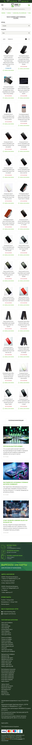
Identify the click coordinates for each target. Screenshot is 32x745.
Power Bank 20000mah (7, 676)
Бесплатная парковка (13, 550)
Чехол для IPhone (6, 634)
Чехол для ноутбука (6, 649)
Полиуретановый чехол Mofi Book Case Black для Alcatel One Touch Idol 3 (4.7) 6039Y (24, 90)
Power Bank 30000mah (7, 678)
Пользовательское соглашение (10, 726)
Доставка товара (11, 545)
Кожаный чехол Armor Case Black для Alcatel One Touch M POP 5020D (8, 248)
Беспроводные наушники (8, 669)
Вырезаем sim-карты (14, 565)
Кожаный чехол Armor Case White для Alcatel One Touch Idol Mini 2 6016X (8, 196)
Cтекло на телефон (6, 637)
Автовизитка (5, 693)
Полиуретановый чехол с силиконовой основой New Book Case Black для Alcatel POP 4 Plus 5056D (8, 90)
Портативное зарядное (7, 672)
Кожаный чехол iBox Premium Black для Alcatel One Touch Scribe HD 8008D (8, 376)
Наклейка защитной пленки (14, 555)
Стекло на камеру (6, 641)
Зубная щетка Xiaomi (7, 686)
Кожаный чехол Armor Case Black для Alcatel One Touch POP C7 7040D (24, 222)
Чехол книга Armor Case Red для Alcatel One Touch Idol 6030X (23, 299)
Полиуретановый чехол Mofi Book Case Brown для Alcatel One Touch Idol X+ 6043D (8, 222)
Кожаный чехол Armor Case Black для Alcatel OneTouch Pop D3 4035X (8, 144)
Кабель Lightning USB (7, 666)
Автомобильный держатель (6, 690)
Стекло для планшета (7, 644)
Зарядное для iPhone (7, 659)
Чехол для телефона (6, 622)
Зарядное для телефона (8, 654)
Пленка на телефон (6, 639)
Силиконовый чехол (6, 629)
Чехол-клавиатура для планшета (7, 647)
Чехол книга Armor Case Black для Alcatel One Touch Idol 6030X (8, 299)
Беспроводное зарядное (8, 671)
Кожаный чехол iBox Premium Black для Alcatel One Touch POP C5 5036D (24, 350)
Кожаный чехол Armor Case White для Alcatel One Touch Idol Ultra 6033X (24, 376)
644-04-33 (23, 1)
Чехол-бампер (5, 627)
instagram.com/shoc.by (9, 613)
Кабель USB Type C (6, 664)
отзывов (20, 739)
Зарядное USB (5, 656)
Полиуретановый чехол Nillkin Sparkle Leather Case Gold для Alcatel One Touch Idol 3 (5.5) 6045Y (24, 118)
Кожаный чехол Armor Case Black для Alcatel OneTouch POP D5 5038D (24, 144)
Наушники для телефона (8, 651)
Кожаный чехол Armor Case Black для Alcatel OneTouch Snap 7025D (8, 401)
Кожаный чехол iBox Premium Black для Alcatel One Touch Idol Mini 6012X (24, 324)
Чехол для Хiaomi (6, 633)
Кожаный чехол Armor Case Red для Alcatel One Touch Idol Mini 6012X (8, 350)
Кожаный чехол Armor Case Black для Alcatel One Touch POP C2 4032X (8, 170)
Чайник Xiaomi (5, 684)
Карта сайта (4, 723)
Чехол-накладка (5, 626)
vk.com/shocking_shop (9, 611)
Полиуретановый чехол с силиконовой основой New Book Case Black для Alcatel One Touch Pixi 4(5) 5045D (24, 60)
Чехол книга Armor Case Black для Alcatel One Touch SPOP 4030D (24, 248)
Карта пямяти (5, 681)
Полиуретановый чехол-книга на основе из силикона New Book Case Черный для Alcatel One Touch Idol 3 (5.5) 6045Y (8, 61)
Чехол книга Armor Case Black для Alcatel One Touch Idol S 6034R (8, 274)
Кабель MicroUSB (6, 663)
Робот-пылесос (5, 694)
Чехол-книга (4, 624)
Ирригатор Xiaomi (6, 687)
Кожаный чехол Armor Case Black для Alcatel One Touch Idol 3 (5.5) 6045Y (8, 117)
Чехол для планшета (7, 642)
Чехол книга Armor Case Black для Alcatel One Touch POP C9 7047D (8, 324)
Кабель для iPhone (6, 661)
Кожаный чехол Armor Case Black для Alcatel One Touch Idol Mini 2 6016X (24, 170)
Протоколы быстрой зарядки (12, 446)
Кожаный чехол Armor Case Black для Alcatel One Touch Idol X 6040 (24, 401)
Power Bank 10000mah (7, 674)
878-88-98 (12, 1)
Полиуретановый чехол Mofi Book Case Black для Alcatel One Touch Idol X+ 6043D (24, 196)
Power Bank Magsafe (7, 679)
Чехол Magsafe (5, 631)
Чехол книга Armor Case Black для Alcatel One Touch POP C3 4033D (24, 274)
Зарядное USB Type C (7, 657)
